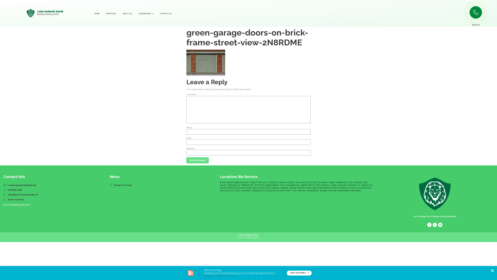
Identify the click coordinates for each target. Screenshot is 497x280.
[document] (248, 140)
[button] (492, 271)
